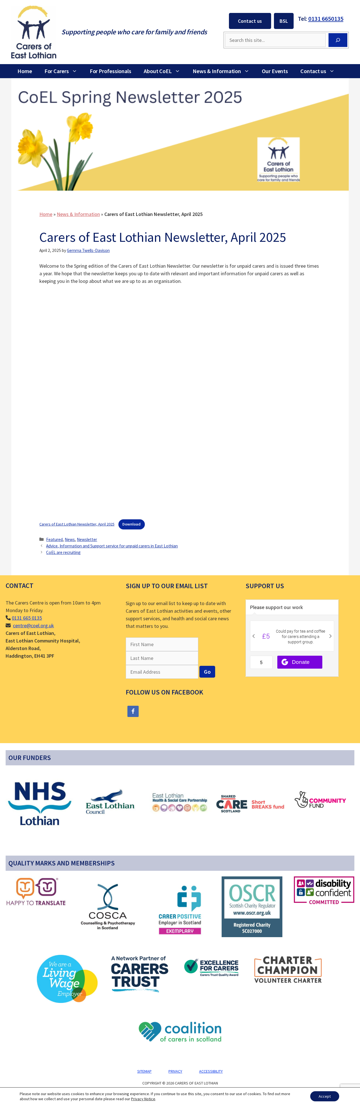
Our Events (275, 71)
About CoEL (158, 71)
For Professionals (110, 71)
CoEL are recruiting (63, 552)
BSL (284, 21)
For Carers (56, 71)
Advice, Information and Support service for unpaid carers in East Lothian (112, 546)
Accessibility (211, 1071)
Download (131, 524)
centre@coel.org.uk (33, 625)
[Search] (337, 40)
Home (24, 71)
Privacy (175, 1071)
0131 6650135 (325, 18)
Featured (54, 539)
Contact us (250, 21)
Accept (325, 1096)
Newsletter (87, 539)
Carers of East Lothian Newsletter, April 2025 (76, 524)
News (70, 539)
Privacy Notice (143, 1098)
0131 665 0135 (27, 618)
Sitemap (144, 1071)
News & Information (217, 71)
